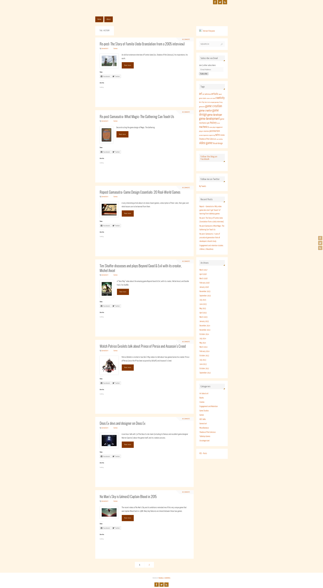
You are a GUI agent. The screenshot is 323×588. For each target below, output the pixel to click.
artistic (214, 93)
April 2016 (203, 274)
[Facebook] (320, 238)
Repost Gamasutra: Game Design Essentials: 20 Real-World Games (140, 192)
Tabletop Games (204, 436)
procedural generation (204, 135)
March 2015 (203, 317)
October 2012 (204, 368)
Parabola (161, 578)
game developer (214, 114)
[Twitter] (320, 243)
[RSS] (320, 248)
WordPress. (167, 578)
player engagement (217, 127)
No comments (186, 39)
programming (212, 135)
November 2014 (204, 330)
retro (217, 134)
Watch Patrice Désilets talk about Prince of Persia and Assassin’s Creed (143, 346)
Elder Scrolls (207, 102)
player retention (204, 131)
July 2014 (202, 338)
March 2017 (203, 270)
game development (209, 118)
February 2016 (204, 283)
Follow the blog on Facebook (209, 157)
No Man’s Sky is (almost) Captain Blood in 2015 (128, 497)
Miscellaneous (204, 428)
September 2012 (205, 373)
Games (116, 48)
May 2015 (202, 308)
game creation (213, 106)
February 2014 (204, 351)
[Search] (221, 44)
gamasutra (202, 107)
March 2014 (203, 347)
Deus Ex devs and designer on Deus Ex (122, 423)
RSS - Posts (203, 453)
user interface (220, 139)
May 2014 (202, 343)
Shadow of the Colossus (207, 139)
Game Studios (204, 411)
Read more (127, 65)
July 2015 (202, 300)
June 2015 (203, 304)
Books (201, 398)
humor (218, 123)
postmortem (214, 131)
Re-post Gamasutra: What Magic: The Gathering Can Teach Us (137, 117)
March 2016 (203, 278)
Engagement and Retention (208, 406)
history (213, 122)
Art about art (203, 393)
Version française (209, 31)
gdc (208, 123)
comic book (212, 98)
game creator (205, 110)
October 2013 (204, 355)
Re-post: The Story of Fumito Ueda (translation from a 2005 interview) (142, 44)
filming (220, 102)
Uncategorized (204, 441)
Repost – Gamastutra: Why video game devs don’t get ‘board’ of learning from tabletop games (210, 210)
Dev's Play (201, 102)
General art (203, 423)
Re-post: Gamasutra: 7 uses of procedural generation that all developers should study (209, 237)
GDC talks (202, 419)
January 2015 (204, 321)
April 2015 (203, 313)
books (204, 98)
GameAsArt (105, 48)
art (200, 94)
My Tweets (202, 186)
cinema (208, 98)
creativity (220, 98)
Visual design (218, 143)
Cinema (201, 402)
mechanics (204, 126)
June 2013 (203, 364)
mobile (210, 127)
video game (205, 143)
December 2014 (204, 326)
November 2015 (204, 291)
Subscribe (203, 74)
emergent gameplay (214, 102)
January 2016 (204, 287)
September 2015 (205, 296)
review (222, 135)
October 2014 (204, 334)
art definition (207, 94)
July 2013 (202, 360)
